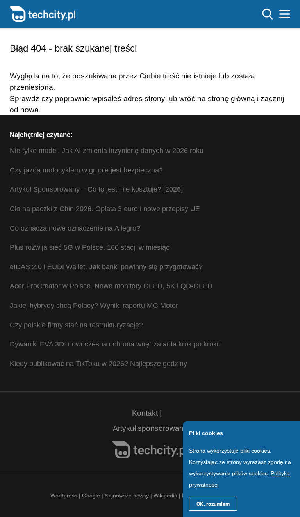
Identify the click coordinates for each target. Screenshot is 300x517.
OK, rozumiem (213, 503)
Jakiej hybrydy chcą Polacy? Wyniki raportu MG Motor (94, 305)
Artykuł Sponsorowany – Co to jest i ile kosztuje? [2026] (96, 189)
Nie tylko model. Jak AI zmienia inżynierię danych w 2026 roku (107, 151)
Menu (284, 14)
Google (92, 495)
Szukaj (267, 14)
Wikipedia (165, 495)
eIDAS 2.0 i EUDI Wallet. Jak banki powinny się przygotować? (106, 267)
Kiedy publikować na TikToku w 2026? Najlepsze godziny (98, 364)
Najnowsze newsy (127, 495)
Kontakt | (147, 413)
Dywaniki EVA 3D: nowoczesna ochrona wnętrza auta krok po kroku (115, 344)
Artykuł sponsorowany (150, 428)
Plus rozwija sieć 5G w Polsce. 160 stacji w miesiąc (90, 247)
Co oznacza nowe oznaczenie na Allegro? (75, 228)
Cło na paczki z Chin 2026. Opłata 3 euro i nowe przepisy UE (105, 209)
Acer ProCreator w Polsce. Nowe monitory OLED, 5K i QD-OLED (111, 286)
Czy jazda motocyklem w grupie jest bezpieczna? (86, 170)
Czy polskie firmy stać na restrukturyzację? (76, 325)
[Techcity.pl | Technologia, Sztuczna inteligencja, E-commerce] (42, 13)
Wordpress (63, 495)
